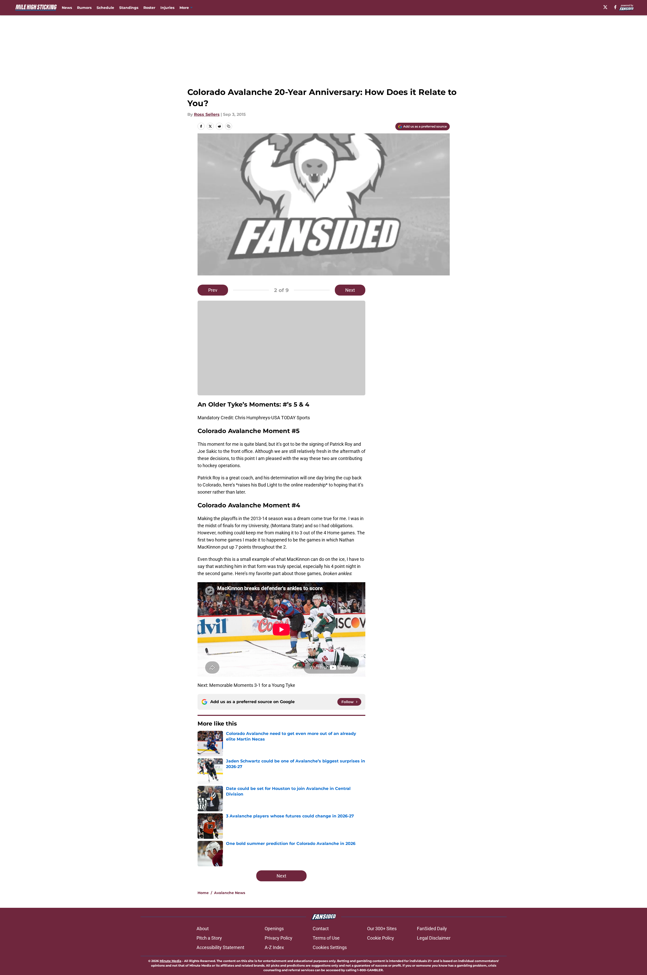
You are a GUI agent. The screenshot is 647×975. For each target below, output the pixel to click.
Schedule (105, 7)
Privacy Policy (278, 938)
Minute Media (170, 961)
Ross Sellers (207, 114)
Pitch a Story (209, 938)
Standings (128, 7)
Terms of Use (326, 938)
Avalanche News (229, 892)
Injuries (167, 7)
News (67, 7)
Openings (274, 928)
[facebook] (615, 7)
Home (203, 892)
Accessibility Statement (220, 947)
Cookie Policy (380, 938)
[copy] (228, 126)
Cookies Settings (330, 947)
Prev (212, 290)
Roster (149, 7)
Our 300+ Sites (382, 928)
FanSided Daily (432, 928)
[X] (605, 7)
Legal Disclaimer (433, 938)
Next (350, 290)
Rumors (84, 7)
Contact (321, 928)
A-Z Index (274, 947)
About (203, 928)
